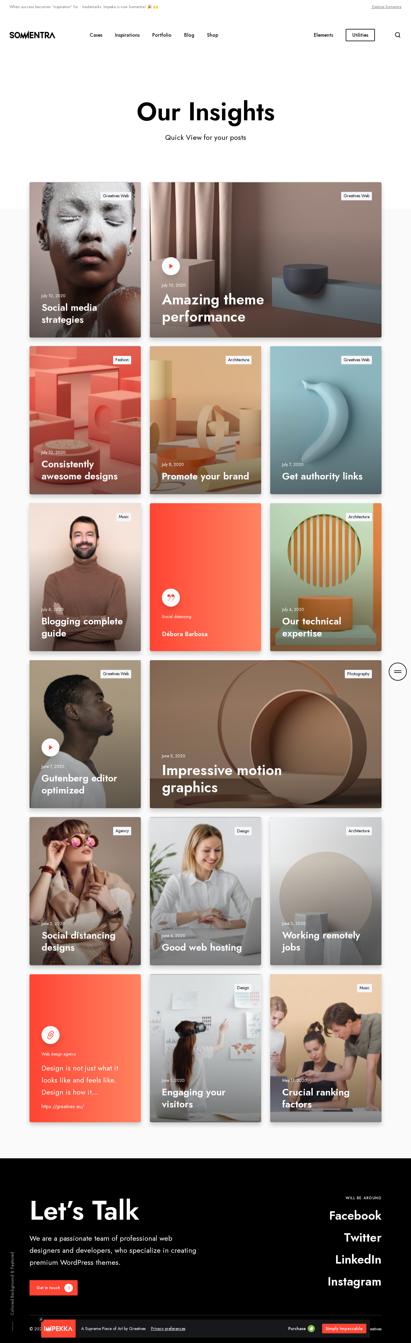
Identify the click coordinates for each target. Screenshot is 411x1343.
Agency (122, 831)
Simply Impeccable (344, 1329)
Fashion (122, 360)
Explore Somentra (386, 7)
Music (124, 517)
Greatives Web (116, 196)
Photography (358, 674)
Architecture (238, 360)
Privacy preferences (168, 1329)
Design (243, 831)
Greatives (373, 1329)
